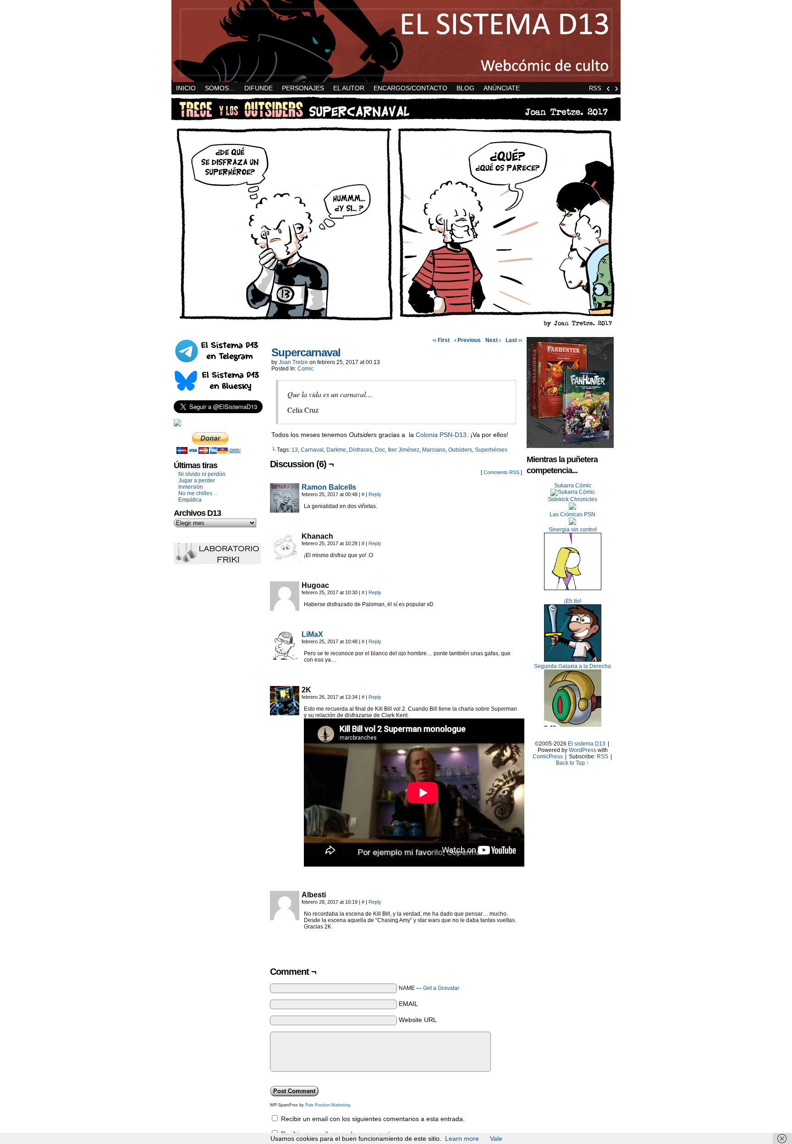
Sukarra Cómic (572, 485)
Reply (374, 494)
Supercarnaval (306, 352)
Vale (496, 1138)
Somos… (220, 88)
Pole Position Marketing (327, 1105)
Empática (190, 500)
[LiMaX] (284, 657)
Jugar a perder (196, 480)
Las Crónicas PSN (572, 514)
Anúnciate (502, 88)
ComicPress (548, 756)
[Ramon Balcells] (284, 510)
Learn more (462, 1138)
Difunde (258, 88)
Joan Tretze (293, 362)
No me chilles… (198, 493)
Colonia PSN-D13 (441, 434)
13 (295, 450)
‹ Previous (467, 340)
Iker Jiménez (403, 450)
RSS (595, 88)
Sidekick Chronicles (572, 499)
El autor (348, 88)
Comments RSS (501, 472)
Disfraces (360, 450)
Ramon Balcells (329, 487)
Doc (380, 450)
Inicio (186, 88)
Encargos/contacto (410, 88)
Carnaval (312, 450)
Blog (465, 88)
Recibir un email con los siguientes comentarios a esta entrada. (373, 1118)
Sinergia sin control (573, 529)
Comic (305, 368)
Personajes (303, 88)
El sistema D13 (396, 41)
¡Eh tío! (572, 601)
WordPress (582, 750)
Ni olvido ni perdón (202, 474)
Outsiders (460, 450)
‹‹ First (441, 340)
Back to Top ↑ (572, 763)
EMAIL (408, 1003)
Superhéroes (491, 450)
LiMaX (312, 634)
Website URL (418, 1019)
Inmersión (190, 487)
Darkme (336, 450)
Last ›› (514, 340)
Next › (493, 340)
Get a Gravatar (441, 988)
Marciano (434, 450)
